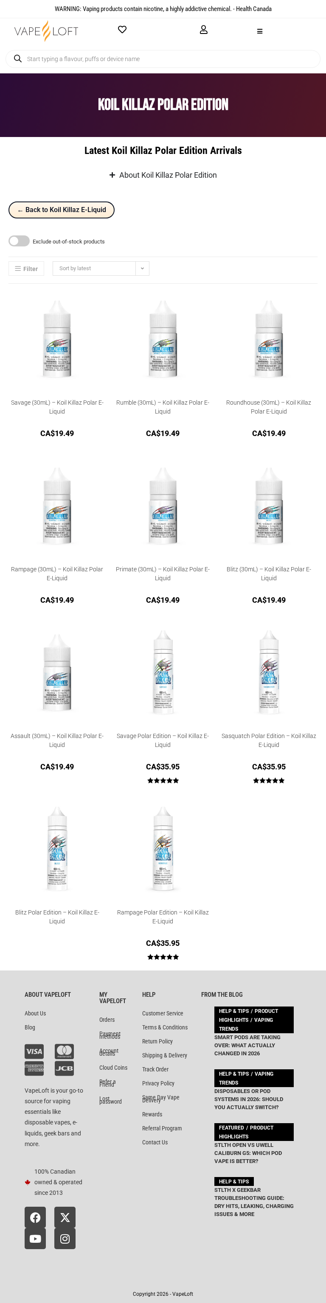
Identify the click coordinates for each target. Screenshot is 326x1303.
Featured (231, 1128)
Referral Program (162, 1128)
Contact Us (155, 1142)
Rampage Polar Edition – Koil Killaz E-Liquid (163, 917)
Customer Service (162, 1013)
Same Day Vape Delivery (161, 1099)
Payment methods (110, 1035)
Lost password (110, 1100)
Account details (108, 1052)
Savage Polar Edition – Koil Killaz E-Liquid (163, 740)
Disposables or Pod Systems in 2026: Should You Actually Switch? (248, 1099)
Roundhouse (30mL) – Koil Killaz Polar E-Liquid (268, 407)
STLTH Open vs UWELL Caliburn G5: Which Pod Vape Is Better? (248, 1153)
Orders (107, 1019)
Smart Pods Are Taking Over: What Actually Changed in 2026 (247, 1045)
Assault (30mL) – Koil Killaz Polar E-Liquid (57, 740)
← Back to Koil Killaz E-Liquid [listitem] (61, 210)
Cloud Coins (113, 1067)
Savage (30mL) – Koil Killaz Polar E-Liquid (57, 407)
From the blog (222, 994)
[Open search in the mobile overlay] (163, 59)
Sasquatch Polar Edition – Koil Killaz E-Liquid (269, 740)
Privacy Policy (158, 1083)
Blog (30, 1027)
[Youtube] (35, 1238)
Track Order (155, 1069)
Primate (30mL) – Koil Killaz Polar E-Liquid (163, 574)
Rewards (152, 1114)
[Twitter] (65, 1217)
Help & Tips (234, 1011)
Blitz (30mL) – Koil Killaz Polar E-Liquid (269, 574)
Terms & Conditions (165, 1027)
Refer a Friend (107, 1083)
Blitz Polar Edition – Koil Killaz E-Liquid (57, 917)
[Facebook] (35, 1217)
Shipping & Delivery (164, 1055)
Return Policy (157, 1041)
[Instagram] (65, 1238)
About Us (35, 1013)
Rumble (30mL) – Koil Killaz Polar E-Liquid (162, 407)
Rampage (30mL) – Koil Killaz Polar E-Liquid (57, 574)
